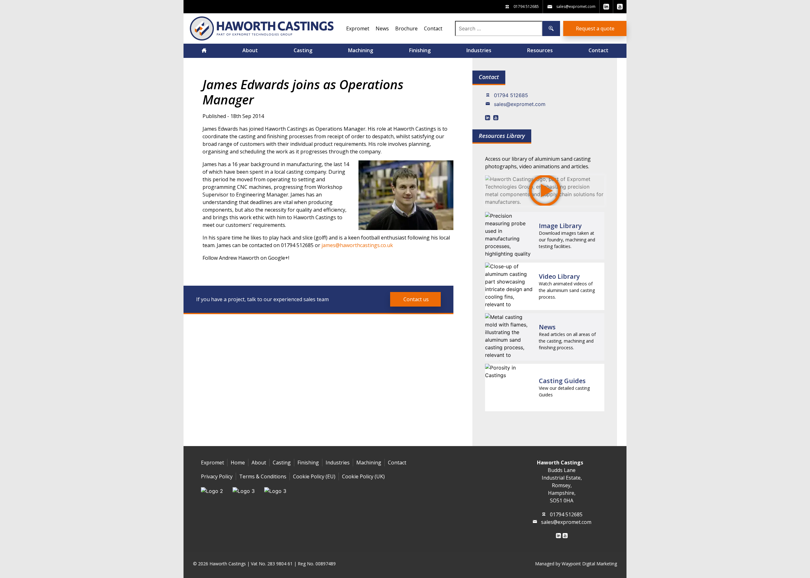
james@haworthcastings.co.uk (357, 245)
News (382, 28)
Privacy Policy (217, 476)
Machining (360, 50)
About (250, 50)
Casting (303, 50)
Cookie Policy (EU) (314, 476)
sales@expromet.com (519, 104)
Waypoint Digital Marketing (589, 564)
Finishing (420, 50)
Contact (433, 28)
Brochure (406, 28)
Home (238, 462)
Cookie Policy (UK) (363, 476)
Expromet (357, 28)
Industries (478, 50)
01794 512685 (511, 95)
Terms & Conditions (262, 476)
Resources (540, 50)
